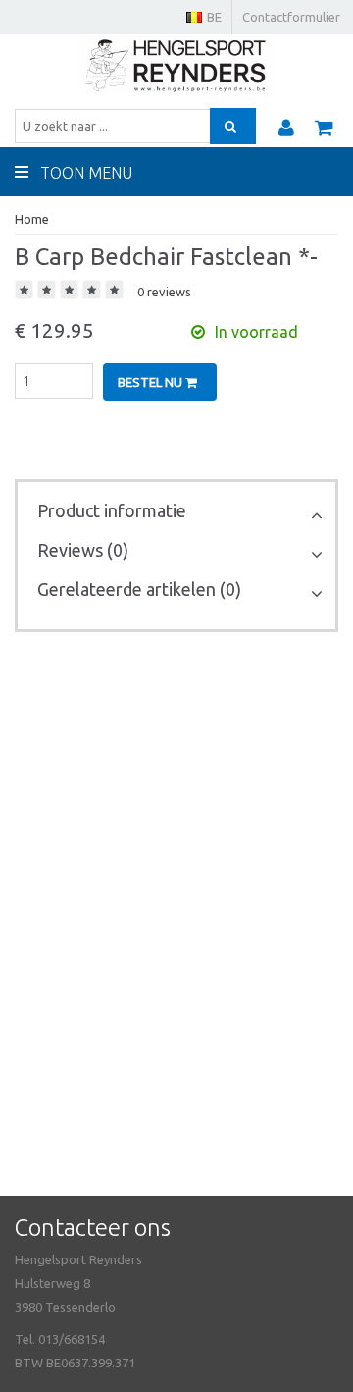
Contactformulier (291, 17)
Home (32, 219)
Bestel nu (151, 382)
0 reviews (164, 291)
